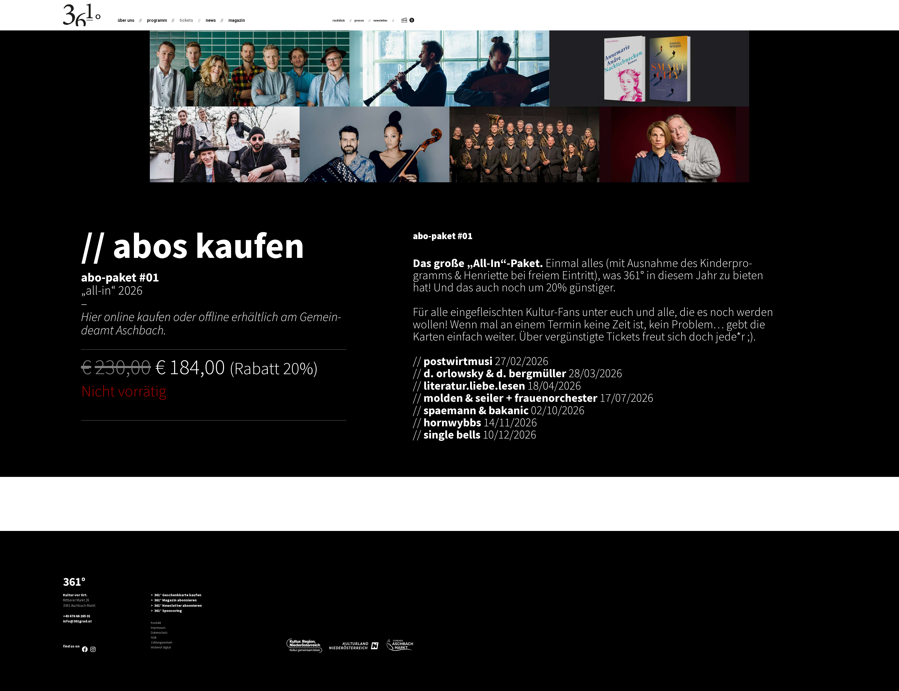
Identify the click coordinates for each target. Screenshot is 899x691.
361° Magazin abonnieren (175, 600)
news (214, 20)
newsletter (383, 20)
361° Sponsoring (168, 610)
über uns (130, 20)
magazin (236, 20)
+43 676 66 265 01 (76, 616)
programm (160, 20)
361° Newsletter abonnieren (178, 605)
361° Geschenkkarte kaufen (177, 594)
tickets (190, 20)
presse (362, 20)
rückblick (342, 20)
